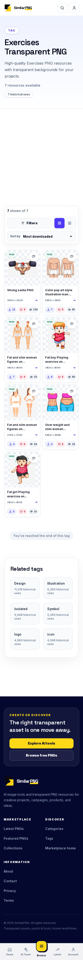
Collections (13, 848)
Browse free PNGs (41, 755)
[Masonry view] (70, 223)
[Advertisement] (41, 152)
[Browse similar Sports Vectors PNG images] (71, 256)
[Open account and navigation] (74, 8)
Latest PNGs (14, 829)
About (8, 871)
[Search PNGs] (62, 8)
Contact (10, 881)
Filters (32, 223)
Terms (9, 900)
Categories (54, 829)
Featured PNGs (16, 838)
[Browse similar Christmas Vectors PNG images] (33, 256)
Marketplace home (60, 848)
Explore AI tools (41, 743)
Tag (11, 30)
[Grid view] (59, 223)
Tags (49, 838)
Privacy (10, 891)
